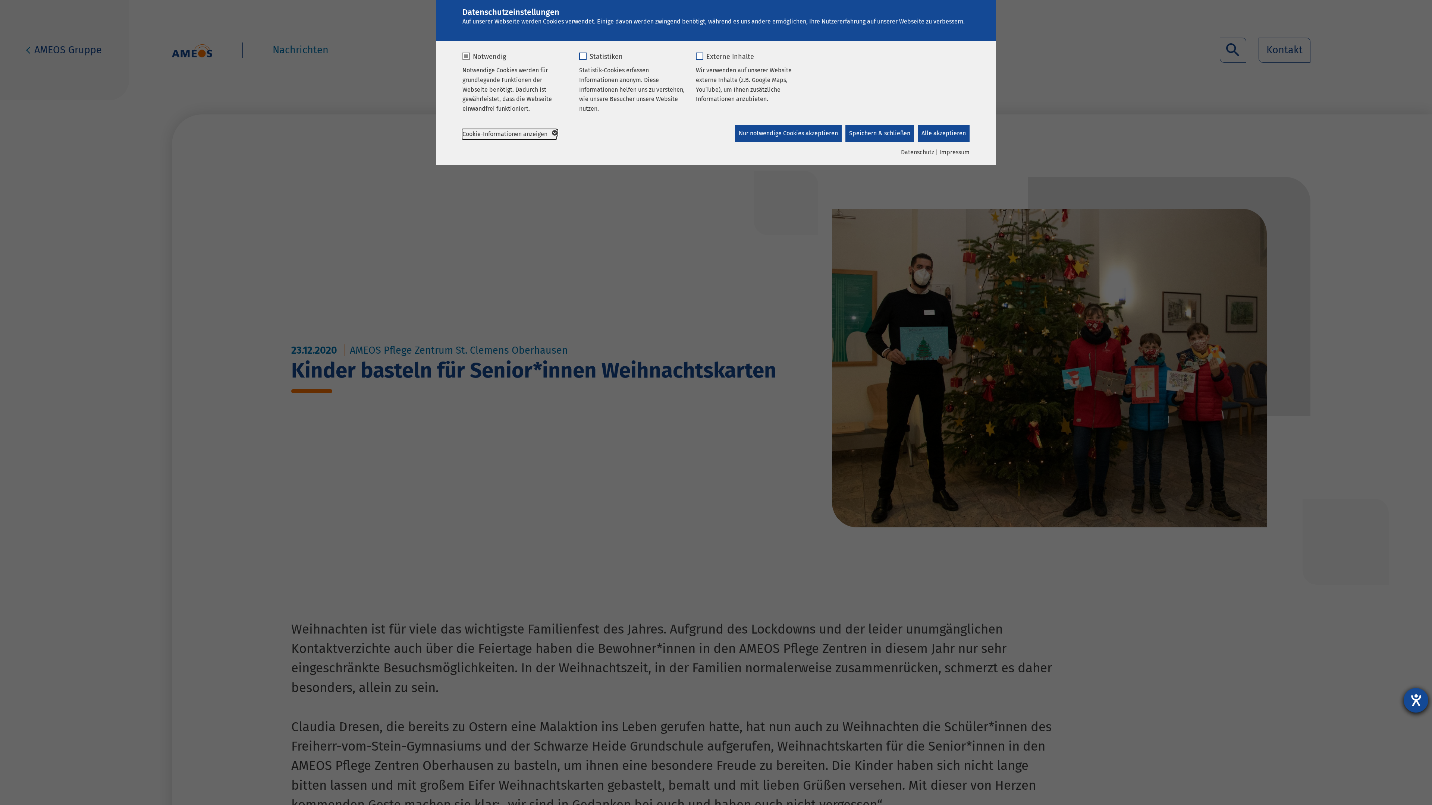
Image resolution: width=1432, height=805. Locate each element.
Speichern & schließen (879, 133)
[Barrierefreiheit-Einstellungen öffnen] (1416, 700)
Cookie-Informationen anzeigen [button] (505, 134)
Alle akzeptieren (943, 133)
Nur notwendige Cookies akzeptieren (788, 133)
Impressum (954, 152)
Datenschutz (917, 152)
